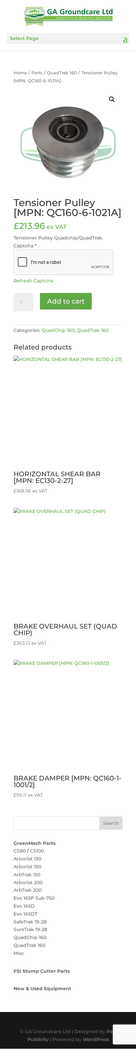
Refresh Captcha (33, 281)
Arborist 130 (27, 859)
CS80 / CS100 (29, 851)
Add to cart (66, 301)
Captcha (25, 246)
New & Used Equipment (42, 989)
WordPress (96, 1039)
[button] (112, 99)
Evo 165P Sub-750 (34, 898)
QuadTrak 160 (62, 72)
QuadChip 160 (58, 330)
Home (20, 72)
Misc (19, 953)
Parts (37, 72)
